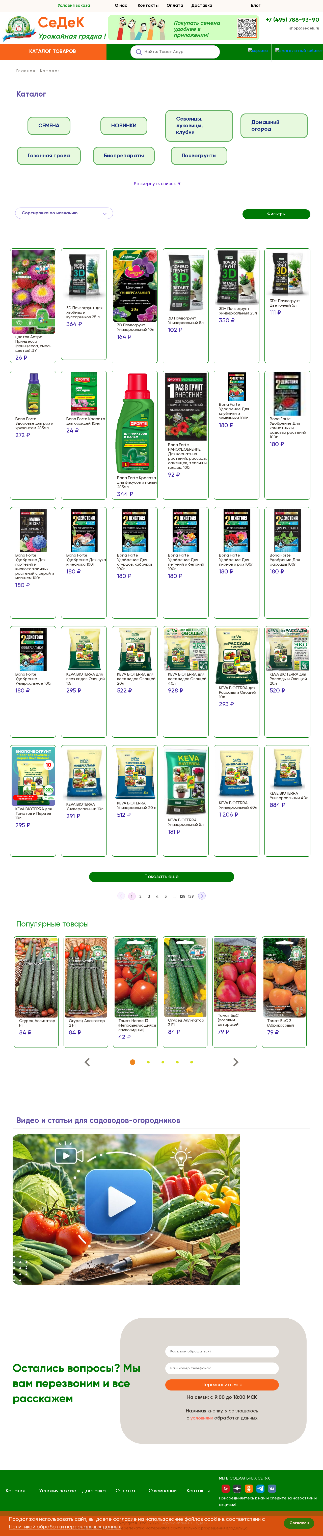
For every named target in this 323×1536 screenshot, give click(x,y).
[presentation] (87, 1063)
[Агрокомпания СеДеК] (19, 29)
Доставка (201, 6)
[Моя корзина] (258, 51)
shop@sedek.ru (304, 28)
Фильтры (276, 214)
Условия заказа (74, 6)
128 (182, 897)
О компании (163, 1491)
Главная (26, 71)
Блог (256, 6)
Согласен (299, 1523)
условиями (202, 1418)
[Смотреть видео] (126, 1209)
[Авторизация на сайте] (299, 51)
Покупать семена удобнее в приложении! (197, 29)
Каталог (16, 1491)
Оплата (175, 6)
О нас (121, 6)
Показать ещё (162, 876)
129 (191, 897)
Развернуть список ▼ (158, 184)
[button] (132, 1062)
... (174, 897)
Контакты (148, 6)
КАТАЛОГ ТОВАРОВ (52, 51)
